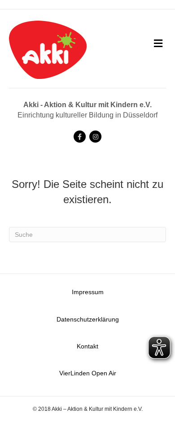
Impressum (88, 292)
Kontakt (87, 346)
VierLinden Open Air (87, 373)
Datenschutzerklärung (88, 319)
